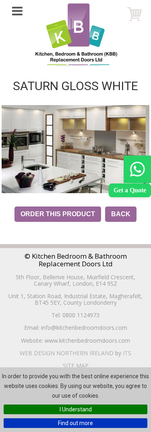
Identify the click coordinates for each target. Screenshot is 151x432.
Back (120, 214)
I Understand (76, 409)
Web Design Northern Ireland (67, 353)
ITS (127, 353)
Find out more (75, 423)
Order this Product (58, 214)
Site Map (76, 365)
